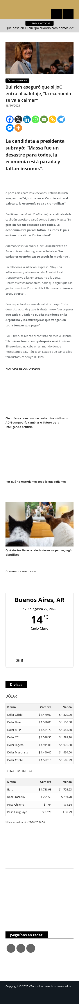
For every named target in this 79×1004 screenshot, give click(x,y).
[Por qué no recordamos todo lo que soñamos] (39, 462)
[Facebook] (10, 119)
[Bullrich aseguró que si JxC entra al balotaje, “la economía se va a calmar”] (39, 58)
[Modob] (39, 4)
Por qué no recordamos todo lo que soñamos (35, 482)
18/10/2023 (12, 105)
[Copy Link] (52, 119)
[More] (18, 128)
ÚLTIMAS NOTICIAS (17, 80)
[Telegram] (61, 119)
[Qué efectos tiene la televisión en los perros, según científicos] (39, 524)
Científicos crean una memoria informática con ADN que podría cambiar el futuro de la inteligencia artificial (37, 422)
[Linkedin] (27, 119)
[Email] (44, 119)
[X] (18, 119)
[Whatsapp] (35, 119)
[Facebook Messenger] (10, 128)
